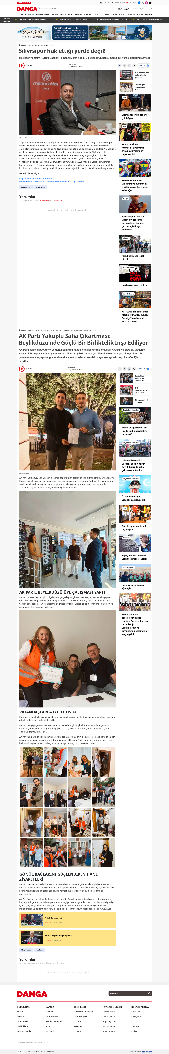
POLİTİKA (87, 14)
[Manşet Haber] (135, 273)
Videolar (78, 1031)
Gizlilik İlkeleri (23, 1026)
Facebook (135, 1011)
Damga (23, 45)
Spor (29, 45)
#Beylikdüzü (26, 950)
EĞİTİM (121, 14)
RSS (21, 1052)
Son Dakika (132, 2)
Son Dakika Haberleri (83, 1011)
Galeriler (78, 1026)
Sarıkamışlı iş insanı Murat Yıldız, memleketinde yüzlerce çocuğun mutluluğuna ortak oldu (142, 87)
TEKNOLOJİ (98, 14)
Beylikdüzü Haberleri (35, 330)
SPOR (70, 14)
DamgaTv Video (119, 2)
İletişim (20, 1016)
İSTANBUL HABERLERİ (25, 14)
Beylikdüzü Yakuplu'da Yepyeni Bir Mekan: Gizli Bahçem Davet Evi (142, 378)
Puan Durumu (109, 1031)
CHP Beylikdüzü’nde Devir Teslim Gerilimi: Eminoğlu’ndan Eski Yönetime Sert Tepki (141, 390)
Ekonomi (50, 1031)
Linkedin (135, 1031)
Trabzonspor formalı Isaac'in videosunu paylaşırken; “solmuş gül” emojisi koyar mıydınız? (133, 223)
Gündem (49, 1011)
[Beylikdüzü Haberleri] (135, 415)
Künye (20, 1011)
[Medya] (135, 204)
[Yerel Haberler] (135, 299)
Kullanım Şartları (24, 1031)
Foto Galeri (106, 2)
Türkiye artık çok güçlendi (141, 401)
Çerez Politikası (24, 1021)
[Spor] (135, 102)
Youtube (135, 1026)
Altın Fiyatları (109, 1016)
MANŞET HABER (42, 14)
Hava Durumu (109, 1026)
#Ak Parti (39, 950)
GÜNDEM (54, 14)
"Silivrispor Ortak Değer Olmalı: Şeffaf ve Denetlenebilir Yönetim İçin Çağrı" (142, 75)
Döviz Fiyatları (109, 1011)
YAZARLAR (131, 14)
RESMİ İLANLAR (111, 14)
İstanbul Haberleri (54, 1021)
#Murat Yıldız (26, 187)
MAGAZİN (78, 14)
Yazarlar (78, 1021)
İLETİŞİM (140, 14)
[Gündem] (135, 243)
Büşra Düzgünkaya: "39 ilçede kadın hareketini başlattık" (134, 431)
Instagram (136, 1016)
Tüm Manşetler (81, 1016)
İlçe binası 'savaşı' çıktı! (134, 285)
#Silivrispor (40, 187)
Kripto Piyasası (109, 1021)
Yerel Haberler (52, 1016)
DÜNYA (63, 14)
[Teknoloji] (135, 543)
